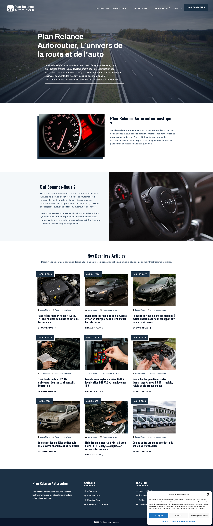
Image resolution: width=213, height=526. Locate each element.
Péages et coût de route (168, 8)
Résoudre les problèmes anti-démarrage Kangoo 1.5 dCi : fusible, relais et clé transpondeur (153, 382)
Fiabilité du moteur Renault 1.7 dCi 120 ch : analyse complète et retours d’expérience (58, 319)
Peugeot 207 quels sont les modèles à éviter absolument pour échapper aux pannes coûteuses (154, 319)
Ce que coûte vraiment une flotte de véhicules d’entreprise (153, 444)
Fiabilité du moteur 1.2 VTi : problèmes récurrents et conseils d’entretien (56, 382)
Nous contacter (196, 7)
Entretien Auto (121, 8)
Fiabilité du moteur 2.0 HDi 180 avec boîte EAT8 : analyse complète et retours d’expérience (105, 446)
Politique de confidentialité (186, 521)
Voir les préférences (199, 516)
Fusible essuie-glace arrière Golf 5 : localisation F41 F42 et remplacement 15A (106, 382)
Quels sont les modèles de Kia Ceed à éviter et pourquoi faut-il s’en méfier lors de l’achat (106, 319)
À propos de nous (146, 496)
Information (102, 8)
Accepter (159, 516)
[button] (208, 494)
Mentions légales (146, 491)
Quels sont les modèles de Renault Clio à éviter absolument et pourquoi (58, 444)
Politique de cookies (169, 521)
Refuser (178, 516)
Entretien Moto (142, 8)
